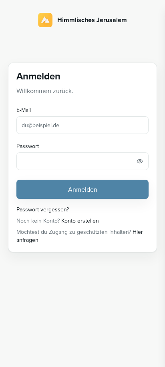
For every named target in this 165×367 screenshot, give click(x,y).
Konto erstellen (80, 221)
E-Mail (23, 110)
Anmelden (82, 189)
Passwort (27, 146)
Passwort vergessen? (42, 209)
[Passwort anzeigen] (140, 161)
